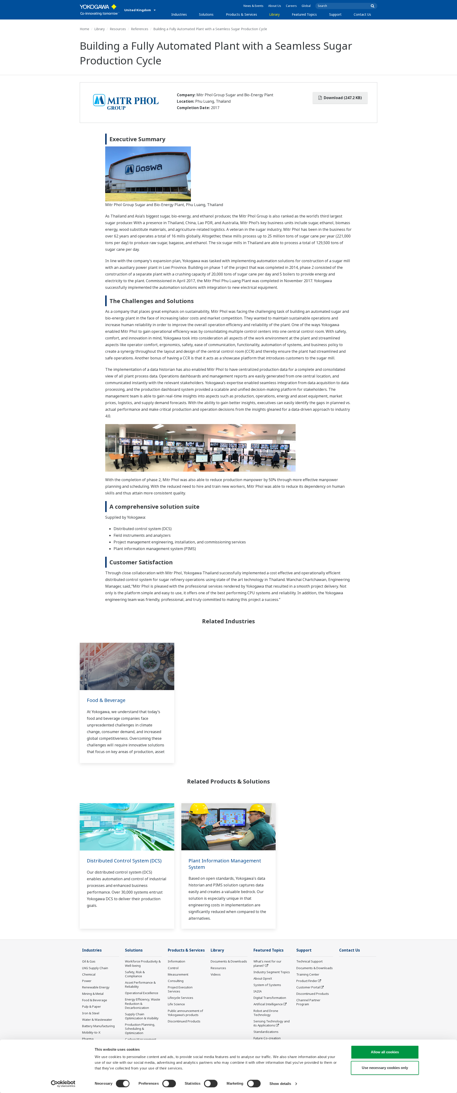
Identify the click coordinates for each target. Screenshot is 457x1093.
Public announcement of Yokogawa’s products (185, 1013)
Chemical (88, 974)
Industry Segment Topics (271, 972)
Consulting (176, 981)
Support (335, 14)
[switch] (169, 1083)
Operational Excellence (141, 993)
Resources (118, 29)
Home (84, 29)
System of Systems (267, 985)
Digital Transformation (269, 998)
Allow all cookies (385, 1052)
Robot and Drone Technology (265, 1013)
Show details (280, 1084)
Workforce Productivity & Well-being (143, 963)
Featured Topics (304, 14)
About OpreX (262, 978)
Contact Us (362, 14)
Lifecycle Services (180, 998)
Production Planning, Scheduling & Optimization (140, 1028)
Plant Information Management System (225, 863)
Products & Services (241, 14)
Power (86, 981)
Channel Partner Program (308, 1002)
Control (173, 968)
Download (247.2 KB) (342, 97)
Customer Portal (308, 987)
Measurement (178, 974)
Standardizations (265, 1032)
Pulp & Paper (91, 1006)
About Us (274, 6)
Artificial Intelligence (268, 1004)
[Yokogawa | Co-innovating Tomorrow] (99, 9)
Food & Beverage (106, 700)
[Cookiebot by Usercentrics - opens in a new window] (63, 1083)
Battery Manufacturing (98, 1026)
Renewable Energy (95, 987)
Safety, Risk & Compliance (135, 974)
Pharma (88, 1039)
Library (274, 14)
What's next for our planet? (267, 963)
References (139, 29)
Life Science (176, 1004)
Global (306, 6)
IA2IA (257, 991)
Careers (291, 6)
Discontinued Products (184, 1021)
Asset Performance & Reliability (140, 984)
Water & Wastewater (97, 1019)
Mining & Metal (93, 993)
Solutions (206, 14)
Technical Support (309, 961)
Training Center (307, 974)
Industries (179, 14)
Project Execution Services (180, 989)
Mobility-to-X (91, 1032)
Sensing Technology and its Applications (271, 1023)
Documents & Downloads (229, 961)
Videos (216, 974)
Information (176, 961)
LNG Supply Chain (95, 968)
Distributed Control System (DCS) (124, 860)
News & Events (253, 6)
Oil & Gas (88, 961)
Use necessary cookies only (385, 1068)
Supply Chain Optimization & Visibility (142, 1016)
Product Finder (306, 981)
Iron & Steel (90, 1013)
